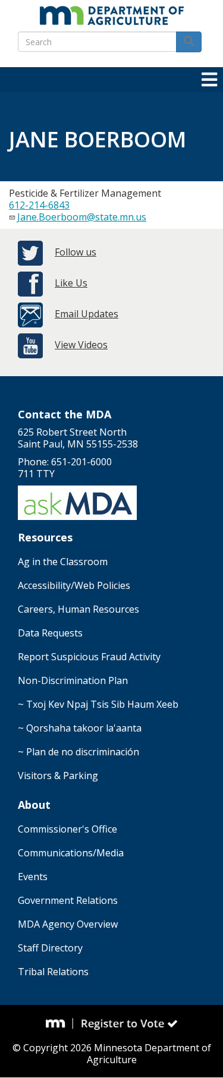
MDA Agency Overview (68, 924)
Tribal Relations (53, 971)
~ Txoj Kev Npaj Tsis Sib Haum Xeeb (98, 704)
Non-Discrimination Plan (73, 680)
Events (33, 876)
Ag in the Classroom (63, 561)
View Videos (81, 344)
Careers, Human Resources (78, 609)
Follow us (75, 252)
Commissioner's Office (67, 829)
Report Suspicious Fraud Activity (89, 656)
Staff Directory (50, 947)
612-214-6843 (39, 205)
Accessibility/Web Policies (74, 585)
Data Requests (50, 632)
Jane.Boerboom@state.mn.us (81, 216)
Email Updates (86, 313)
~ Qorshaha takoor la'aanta (80, 728)
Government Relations (68, 900)
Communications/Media (71, 852)
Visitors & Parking (58, 775)
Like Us (71, 282)
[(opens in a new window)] (59, 1023)
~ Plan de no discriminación (78, 751)
